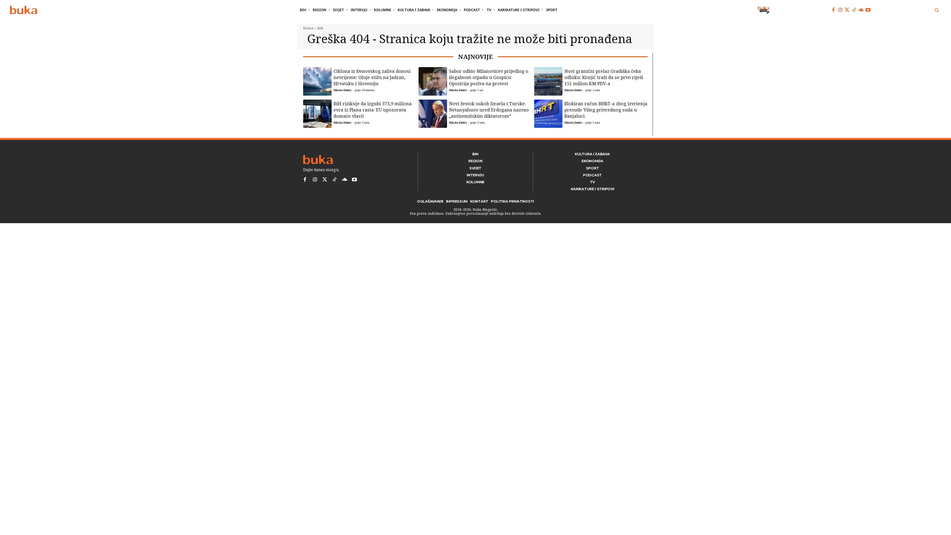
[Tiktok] (854, 9)
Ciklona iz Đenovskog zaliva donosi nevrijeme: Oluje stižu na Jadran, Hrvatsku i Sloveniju (372, 77)
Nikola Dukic (343, 90)
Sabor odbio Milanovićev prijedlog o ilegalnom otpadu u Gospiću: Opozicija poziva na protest (488, 77)
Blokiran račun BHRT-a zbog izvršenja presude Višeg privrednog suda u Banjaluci (605, 110)
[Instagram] (840, 9)
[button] (936, 9)
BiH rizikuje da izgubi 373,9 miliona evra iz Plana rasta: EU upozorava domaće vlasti (373, 110)
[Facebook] (833, 9)
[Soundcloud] (861, 9)
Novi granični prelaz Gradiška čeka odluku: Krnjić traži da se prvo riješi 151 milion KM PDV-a (603, 77)
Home (308, 28)
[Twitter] (847, 9)
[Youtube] (868, 9)
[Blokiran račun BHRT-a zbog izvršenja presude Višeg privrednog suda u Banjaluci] (548, 114)
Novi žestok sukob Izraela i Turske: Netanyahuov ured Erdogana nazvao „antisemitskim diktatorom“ (489, 110)
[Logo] (23, 10)
